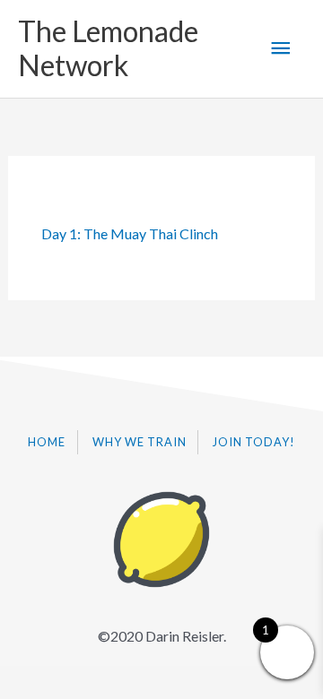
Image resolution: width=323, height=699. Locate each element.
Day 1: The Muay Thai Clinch (129, 233)
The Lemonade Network (108, 47)
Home (46, 442)
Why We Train (139, 442)
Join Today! (254, 442)
